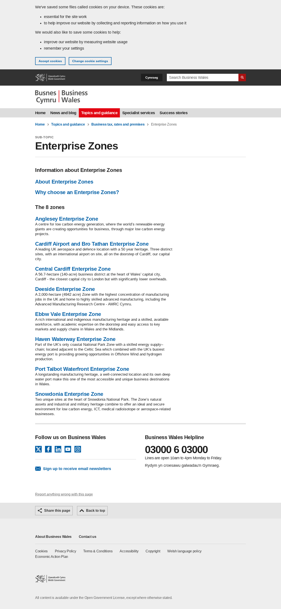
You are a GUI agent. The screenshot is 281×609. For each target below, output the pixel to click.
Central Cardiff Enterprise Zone (73, 269)
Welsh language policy (184, 551)
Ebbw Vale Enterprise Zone (68, 314)
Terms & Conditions (98, 551)
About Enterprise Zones (64, 182)
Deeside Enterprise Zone (65, 289)
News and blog (63, 113)
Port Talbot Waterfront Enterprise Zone (82, 369)
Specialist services (138, 113)
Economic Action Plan (51, 557)
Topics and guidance (99, 113)
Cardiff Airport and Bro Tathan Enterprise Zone (92, 244)
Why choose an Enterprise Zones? (77, 192)
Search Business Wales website (242, 77)
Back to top (95, 510)
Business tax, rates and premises (117, 124)
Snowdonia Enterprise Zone (69, 394)
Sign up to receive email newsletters (77, 469)
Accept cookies (50, 61)
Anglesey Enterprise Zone (66, 219)
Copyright (153, 551)
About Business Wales (53, 537)
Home (40, 113)
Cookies (41, 551)
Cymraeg (151, 77)
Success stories (173, 113)
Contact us (87, 537)
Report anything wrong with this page (64, 494)
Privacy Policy (65, 551)
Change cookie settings (90, 61)
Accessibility (129, 551)
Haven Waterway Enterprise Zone (75, 339)
